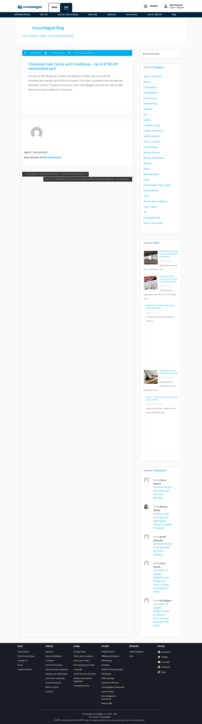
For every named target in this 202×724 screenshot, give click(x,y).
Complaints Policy (81, 685)
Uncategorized (151, 217)
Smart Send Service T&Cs (84, 673)
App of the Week (152, 76)
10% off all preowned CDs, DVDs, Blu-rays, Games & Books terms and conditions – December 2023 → (87, 179)
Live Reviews (150, 147)
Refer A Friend (52, 687)
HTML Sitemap (107, 678)
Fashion (147, 109)
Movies (147, 163)
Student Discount (53, 682)
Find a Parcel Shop (26, 656)
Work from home (153, 223)
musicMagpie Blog (48, 27)
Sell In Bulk (92, 14)
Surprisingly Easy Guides (157, 185)
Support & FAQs (25, 669)
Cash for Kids (107, 691)
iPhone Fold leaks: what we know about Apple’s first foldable (169, 254)
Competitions (150, 92)
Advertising (106, 660)
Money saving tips (153, 157)
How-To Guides (152, 141)
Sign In (173, 7)
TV (145, 212)
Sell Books (111, 14)
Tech (146, 196)
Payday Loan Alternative (56, 673)
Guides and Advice (153, 130)
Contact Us (22, 660)
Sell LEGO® (106, 703)
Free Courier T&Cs (81, 660)
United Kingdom (136, 651)
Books (147, 81)
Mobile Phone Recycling (112, 669)
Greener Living (151, 125)
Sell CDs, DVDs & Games (68, 14)
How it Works (132, 14)
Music (146, 168)
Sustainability (150, 190)
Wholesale (106, 673)
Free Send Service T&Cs (84, 665)
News (146, 179)
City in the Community (55, 678)
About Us (50, 651)
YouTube (166, 662)
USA (131, 656)
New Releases (151, 174)
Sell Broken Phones (110, 682)
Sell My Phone (107, 651)
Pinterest (166, 667)
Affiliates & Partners (110, 656)
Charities (105, 665)
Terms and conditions (84, 53)
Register (180, 7)
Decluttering (150, 103)
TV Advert (50, 660)
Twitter (165, 657)
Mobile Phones (151, 152)
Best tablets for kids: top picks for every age (169, 371)
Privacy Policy (79, 651)
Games (147, 120)
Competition (150, 87)
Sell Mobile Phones (22, 14)
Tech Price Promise (54, 665)
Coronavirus (150, 98)
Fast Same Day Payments (57, 669)
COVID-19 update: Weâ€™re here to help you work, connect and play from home (161, 581)
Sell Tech (44, 14)
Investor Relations (54, 656)
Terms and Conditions (83, 656)
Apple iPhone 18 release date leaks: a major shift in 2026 (160, 306)
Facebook (166, 652)
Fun (145, 114)
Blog (174, 14)
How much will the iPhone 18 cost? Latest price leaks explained (168, 279)
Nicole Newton (52, 157)
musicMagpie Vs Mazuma (112, 687)
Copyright (77, 669)
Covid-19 (49, 691)
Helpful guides (151, 136)
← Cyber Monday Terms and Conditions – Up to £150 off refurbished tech (55, 174)
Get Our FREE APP (154, 14)
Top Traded (150, 206)
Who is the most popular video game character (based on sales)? (162, 521)
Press (20, 665)
